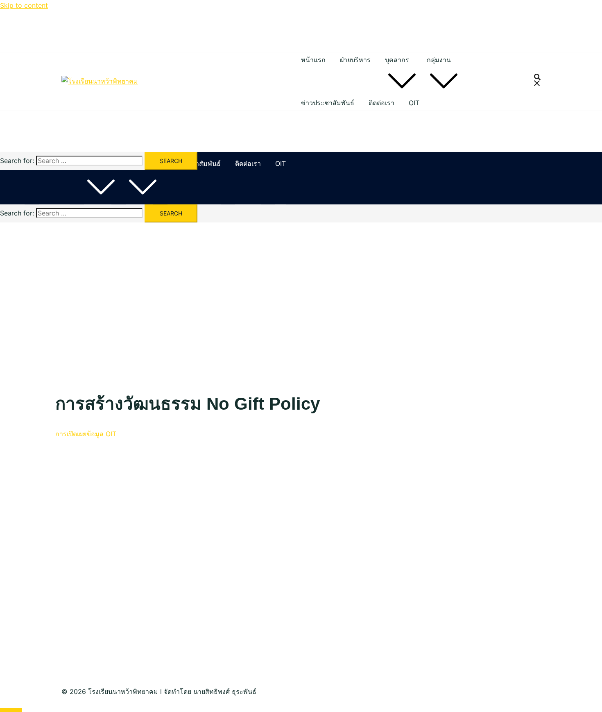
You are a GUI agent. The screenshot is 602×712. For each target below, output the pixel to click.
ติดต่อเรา (381, 103)
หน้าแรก (313, 60)
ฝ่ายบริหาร (355, 60)
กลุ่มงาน (439, 60)
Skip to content (24, 5)
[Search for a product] (537, 81)
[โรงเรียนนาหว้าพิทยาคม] (99, 81)
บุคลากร (397, 60)
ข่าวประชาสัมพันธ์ (327, 103)
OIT (414, 103)
